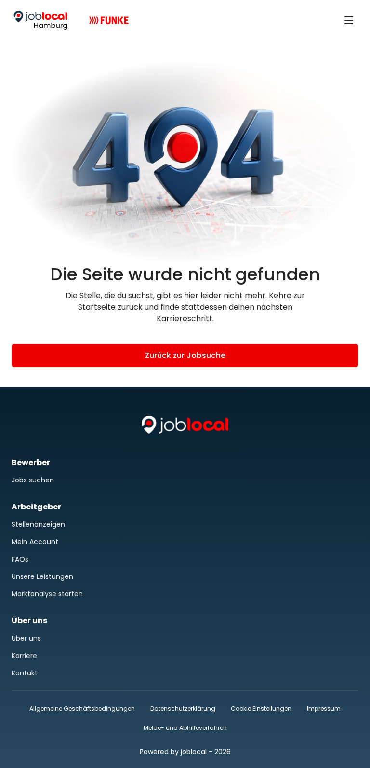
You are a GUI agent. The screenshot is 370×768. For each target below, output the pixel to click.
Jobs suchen (33, 480)
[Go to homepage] (40, 20)
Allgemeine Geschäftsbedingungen (82, 708)
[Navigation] (348, 20)
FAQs (20, 559)
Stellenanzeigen (38, 524)
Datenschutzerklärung (182, 708)
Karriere (24, 655)
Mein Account (35, 542)
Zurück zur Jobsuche (185, 355)
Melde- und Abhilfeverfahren (185, 728)
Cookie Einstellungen (261, 709)
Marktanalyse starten (47, 594)
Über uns (26, 638)
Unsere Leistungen (42, 576)
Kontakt (25, 673)
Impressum (324, 708)
